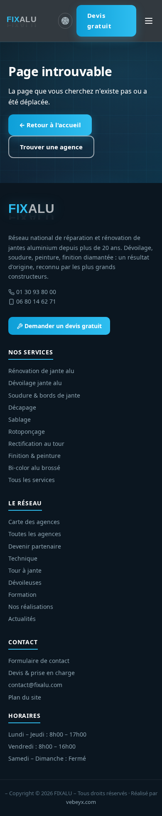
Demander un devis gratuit (62, 326)
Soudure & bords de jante (44, 395)
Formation (22, 594)
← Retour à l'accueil (50, 125)
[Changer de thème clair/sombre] (65, 21)
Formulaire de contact (38, 661)
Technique (22, 558)
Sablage (19, 419)
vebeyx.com (81, 802)
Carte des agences (34, 522)
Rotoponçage (26, 431)
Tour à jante (25, 570)
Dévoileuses (25, 582)
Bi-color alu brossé (34, 468)
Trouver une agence (51, 147)
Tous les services (31, 480)
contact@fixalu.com (35, 685)
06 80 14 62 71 (36, 301)
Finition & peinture (34, 456)
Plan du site (24, 697)
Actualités (22, 619)
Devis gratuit (99, 20)
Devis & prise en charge (41, 673)
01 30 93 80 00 (36, 292)
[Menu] (148, 20)
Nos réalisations (30, 607)
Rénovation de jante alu (41, 371)
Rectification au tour (36, 444)
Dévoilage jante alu (35, 383)
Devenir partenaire (34, 546)
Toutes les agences (34, 534)
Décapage (22, 407)
